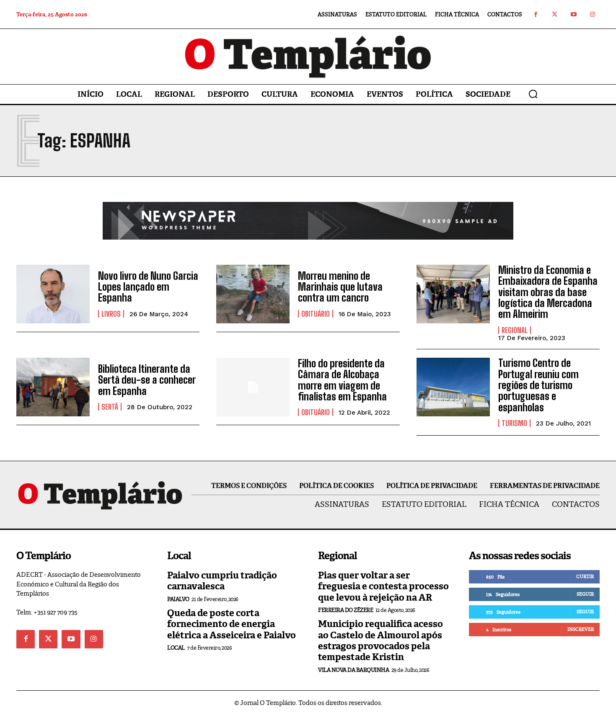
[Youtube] (573, 14)
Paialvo (178, 599)
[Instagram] (592, 14)
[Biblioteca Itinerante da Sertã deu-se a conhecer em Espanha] (53, 387)
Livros (111, 313)
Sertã (109, 406)
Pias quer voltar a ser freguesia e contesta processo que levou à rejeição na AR (383, 586)
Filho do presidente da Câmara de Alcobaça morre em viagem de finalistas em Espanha (342, 380)
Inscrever (580, 629)
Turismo (514, 423)
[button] (533, 94)
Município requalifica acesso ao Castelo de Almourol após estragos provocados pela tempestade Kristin (380, 640)
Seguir (585, 594)
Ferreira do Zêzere (345, 610)
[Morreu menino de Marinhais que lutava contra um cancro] (253, 294)
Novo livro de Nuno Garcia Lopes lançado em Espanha (148, 287)
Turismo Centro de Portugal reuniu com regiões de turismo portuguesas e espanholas (538, 385)
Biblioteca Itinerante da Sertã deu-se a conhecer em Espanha (147, 380)
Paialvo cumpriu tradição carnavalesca (222, 580)
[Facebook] (535, 14)
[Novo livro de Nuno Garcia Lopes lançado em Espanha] (53, 294)
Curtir (585, 576)
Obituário (315, 313)
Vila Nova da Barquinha (353, 670)
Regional (515, 330)
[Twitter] (554, 14)
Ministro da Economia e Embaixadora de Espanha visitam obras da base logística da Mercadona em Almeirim (548, 292)
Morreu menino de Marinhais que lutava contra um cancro (340, 287)
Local (176, 647)
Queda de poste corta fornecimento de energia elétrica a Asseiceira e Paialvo (231, 624)
